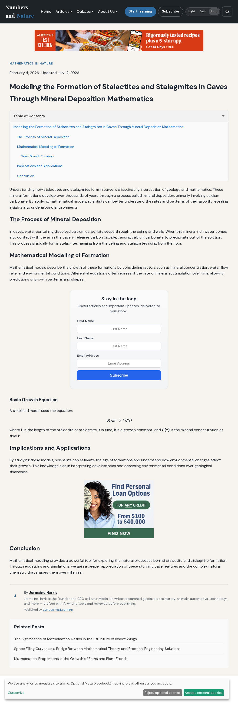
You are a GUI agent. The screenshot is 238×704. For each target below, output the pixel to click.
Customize (16, 693)
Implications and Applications (40, 166)
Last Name (85, 338)
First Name (85, 321)
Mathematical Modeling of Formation (45, 147)
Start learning (140, 11)
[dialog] (117, 689)
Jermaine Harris (43, 592)
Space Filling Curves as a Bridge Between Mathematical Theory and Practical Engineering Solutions (97, 648)
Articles (62, 11)
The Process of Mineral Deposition (43, 137)
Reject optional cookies (163, 693)
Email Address (88, 356)
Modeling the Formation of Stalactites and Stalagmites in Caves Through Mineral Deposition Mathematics (98, 127)
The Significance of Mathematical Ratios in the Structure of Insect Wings (75, 638)
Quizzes (84, 11)
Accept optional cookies (203, 693)
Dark (203, 11)
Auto (214, 11)
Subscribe (170, 11)
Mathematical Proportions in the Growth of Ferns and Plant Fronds (71, 658)
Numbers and (20, 11)
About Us (106, 11)
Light (191, 11)
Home (46, 11)
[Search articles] (227, 11)
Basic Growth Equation (37, 156)
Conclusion (25, 176)
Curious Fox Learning (58, 610)
